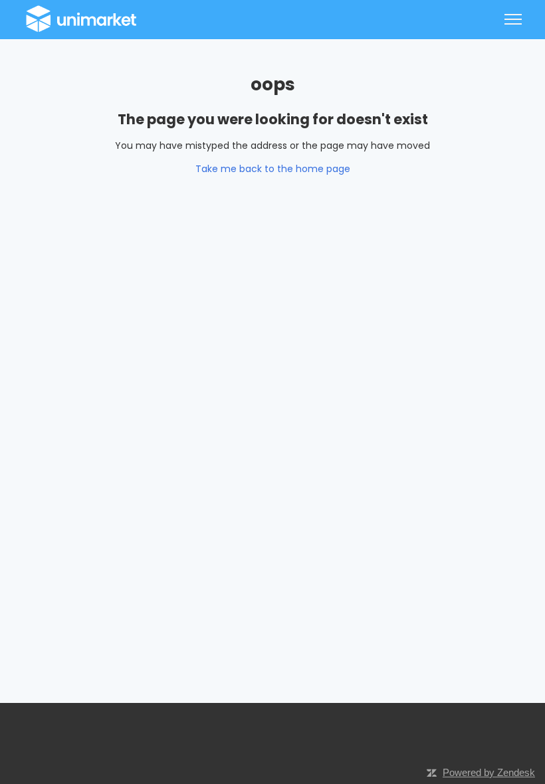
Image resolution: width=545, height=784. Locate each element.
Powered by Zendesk (489, 772)
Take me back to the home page (272, 168)
